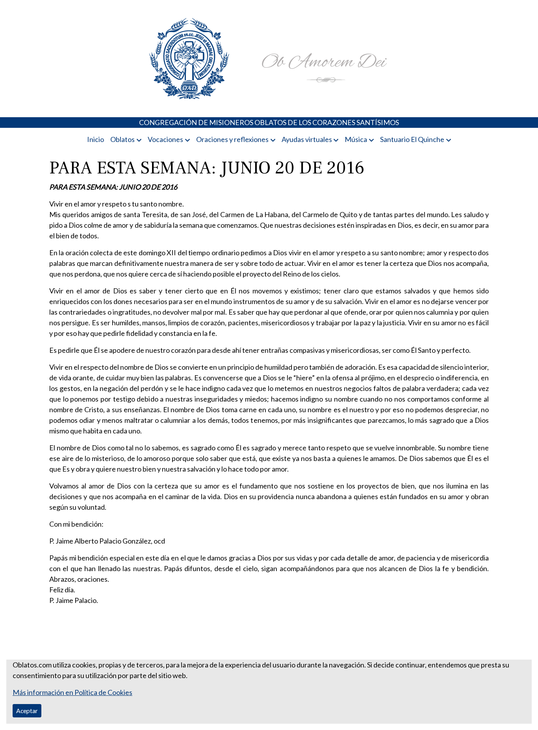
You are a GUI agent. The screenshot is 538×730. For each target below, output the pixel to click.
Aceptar (27, 710)
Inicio (95, 139)
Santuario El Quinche (412, 139)
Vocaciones (165, 139)
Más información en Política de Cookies (72, 692)
